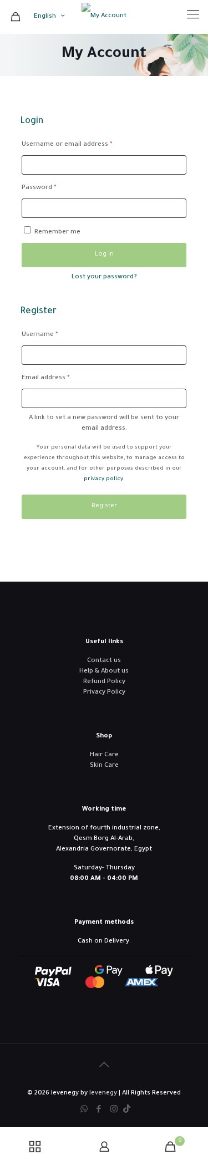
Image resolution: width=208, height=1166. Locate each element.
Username (53, 335)
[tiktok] (126, 1110)
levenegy (103, 1093)
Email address (59, 378)
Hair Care (104, 755)
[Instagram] (114, 1110)
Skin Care (104, 766)
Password (52, 188)
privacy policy (103, 479)
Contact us (104, 661)
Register (104, 506)
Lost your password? (104, 277)
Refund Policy (104, 682)
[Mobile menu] (193, 16)
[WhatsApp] (84, 1110)
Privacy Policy (104, 692)
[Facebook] (99, 1110)
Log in (104, 254)
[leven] (104, 16)
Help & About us (104, 671)
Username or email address (80, 145)
